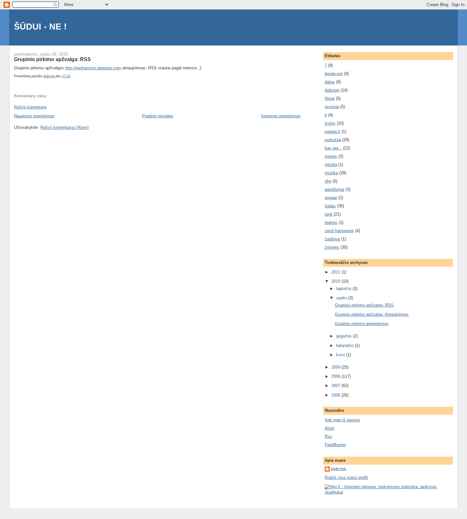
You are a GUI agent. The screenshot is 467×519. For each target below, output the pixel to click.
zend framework (339, 230)
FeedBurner (335, 444)
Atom (330, 428)
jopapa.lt (332, 131)
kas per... (333, 148)
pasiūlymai (334, 189)
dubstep (332, 90)
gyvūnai (332, 106)
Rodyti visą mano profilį (346, 477)
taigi (328, 214)
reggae (331, 197)
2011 (336, 272)
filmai (330, 98)
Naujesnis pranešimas (34, 116)
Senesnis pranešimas (281, 116)
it (326, 115)
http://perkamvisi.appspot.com (93, 68)
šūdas (330, 206)
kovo (341, 354)
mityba (331, 164)
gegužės (344, 336)
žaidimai (332, 239)
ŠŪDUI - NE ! (40, 26)
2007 (336, 385)
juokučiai (333, 139)
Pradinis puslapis (157, 116)
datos (330, 82)
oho (328, 181)
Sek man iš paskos (342, 420)
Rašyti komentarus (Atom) (64, 127)
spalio (342, 297)
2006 (336, 395)
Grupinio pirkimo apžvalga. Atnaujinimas (372, 314)
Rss (328, 436)
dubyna (338, 469)
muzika (331, 172)
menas (331, 156)
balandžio (345, 345)
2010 (336, 281)
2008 (336, 376)
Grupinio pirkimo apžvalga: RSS (364, 305)
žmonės (332, 247)
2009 (336, 367)
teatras (331, 222)
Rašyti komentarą (30, 107)
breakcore (334, 73)
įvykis (330, 123)
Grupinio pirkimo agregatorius (362, 323)
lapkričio (344, 288)
